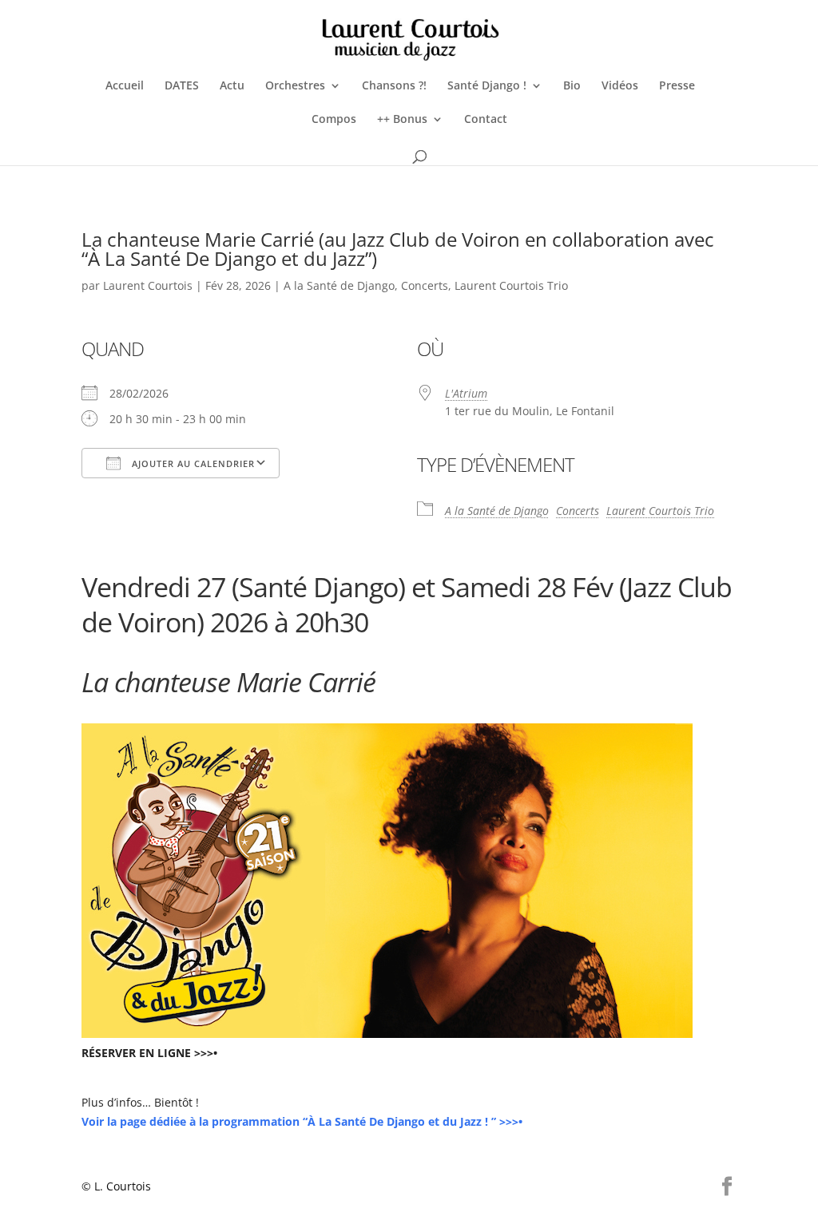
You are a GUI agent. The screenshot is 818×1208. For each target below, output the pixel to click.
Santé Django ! (486, 86)
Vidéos (620, 86)
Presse (677, 86)
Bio (572, 86)
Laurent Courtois (148, 285)
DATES (182, 86)
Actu (232, 86)
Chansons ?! (394, 86)
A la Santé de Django (339, 285)
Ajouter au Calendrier (192, 463)
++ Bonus (402, 119)
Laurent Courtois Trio (511, 285)
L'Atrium (466, 393)
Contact (485, 119)
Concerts (424, 285)
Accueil (124, 86)
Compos (334, 119)
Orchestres (295, 86)
